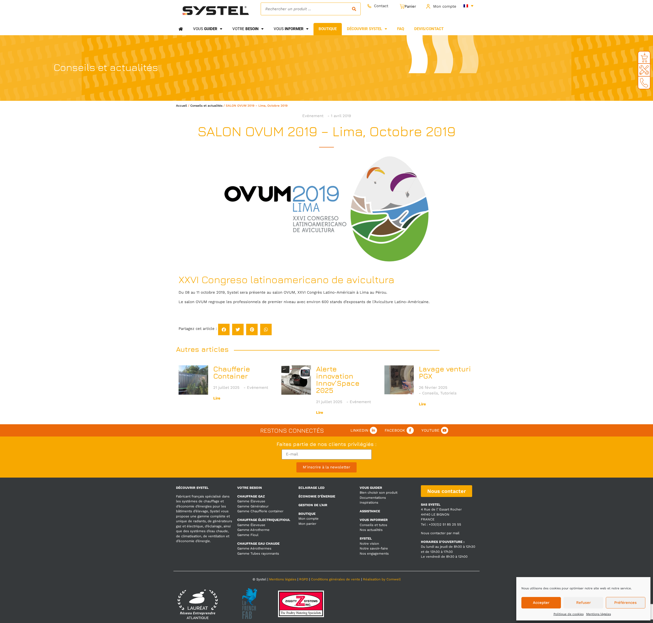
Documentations (373, 498)
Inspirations (369, 502)
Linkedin (359, 430)
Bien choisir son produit (378, 492)
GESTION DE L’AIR (312, 505)
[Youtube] (444, 430)
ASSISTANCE (370, 511)
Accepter (541, 602)
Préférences (625, 602)
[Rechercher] (354, 9)
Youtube (430, 430)
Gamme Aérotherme (253, 530)
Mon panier (307, 524)
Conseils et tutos (373, 525)
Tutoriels (448, 393)
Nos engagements (374, 553)
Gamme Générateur (253, 506)
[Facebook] (410, 430)
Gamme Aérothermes (254, 548)
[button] (224, 329)
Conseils (430, 393)
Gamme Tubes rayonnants (258, 553)
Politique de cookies (569, 614)
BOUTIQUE (307, 514)
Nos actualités (371, 530)
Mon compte (444, 6)
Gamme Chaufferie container (260, 511)
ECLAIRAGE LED (311, 488)
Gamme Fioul (247, 535)
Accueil (181, 105)
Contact (381, 6)
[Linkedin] (373, 430)
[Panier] (408, 6)
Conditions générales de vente (335, 579)
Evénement (312, 116)
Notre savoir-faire (374, 548)
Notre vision (369, 543)
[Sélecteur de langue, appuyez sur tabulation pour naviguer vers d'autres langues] (468, 6)
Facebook (395, 430)
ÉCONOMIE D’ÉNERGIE (316, 496)
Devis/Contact (429, 29)
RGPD (303, 579)
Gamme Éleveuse (251, 501)
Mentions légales (598, 614)
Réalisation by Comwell (382, 579)
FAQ (400, 29)
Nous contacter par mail (440, 533)
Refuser (583, 602)
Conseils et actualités (206, 105)
